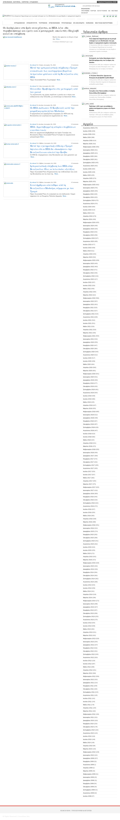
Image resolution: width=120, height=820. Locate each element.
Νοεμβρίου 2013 (88, 610)
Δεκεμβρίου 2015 (88, 531)
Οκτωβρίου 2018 (88, 424)
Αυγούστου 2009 (88, 764)
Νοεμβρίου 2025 (88, 156)
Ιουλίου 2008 (87, 796)
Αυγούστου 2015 (88, 544)
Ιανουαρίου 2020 (88, 377)
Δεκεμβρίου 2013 (88, 607)
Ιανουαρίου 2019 (88, 415)
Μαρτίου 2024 (87, 219)
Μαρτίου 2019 (87, 408)
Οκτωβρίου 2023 (88, 235)
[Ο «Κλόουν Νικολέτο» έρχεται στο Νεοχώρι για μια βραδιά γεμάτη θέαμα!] (90, 73)
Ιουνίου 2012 (87, 664)
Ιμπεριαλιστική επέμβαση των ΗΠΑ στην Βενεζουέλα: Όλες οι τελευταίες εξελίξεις (52, 167)
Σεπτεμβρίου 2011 (89, 692)
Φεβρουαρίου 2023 (89, 260)
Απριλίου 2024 (87, 216)
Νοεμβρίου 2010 (88, 724)
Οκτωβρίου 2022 (88, 273)
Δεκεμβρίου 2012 (88, 645)
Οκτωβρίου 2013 (88, 613)
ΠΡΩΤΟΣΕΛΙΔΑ (66, 23)
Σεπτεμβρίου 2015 (89, 541)
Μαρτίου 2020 (87, 370)
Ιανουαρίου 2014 (88, 604)
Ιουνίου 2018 (87, 437)
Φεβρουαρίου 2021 (89, 336)
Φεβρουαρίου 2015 (89, 563)
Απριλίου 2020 (87, 367)
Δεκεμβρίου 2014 (88, 569)
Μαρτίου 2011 (87, 711)
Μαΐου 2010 (87, 742)
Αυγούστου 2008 (88, 793)
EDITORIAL (17, 2)
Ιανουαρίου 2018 (88, 452)
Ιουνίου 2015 (87, 550)
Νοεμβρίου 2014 (88, 572)
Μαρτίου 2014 (87, 597)
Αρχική (10, 23)
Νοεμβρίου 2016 (88, 497)
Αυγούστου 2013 (88, 619)
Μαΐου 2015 (87, 553)
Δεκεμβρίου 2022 (88, 266)
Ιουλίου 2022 (87, 282)
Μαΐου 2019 (87, 402)
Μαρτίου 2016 (87, 522)
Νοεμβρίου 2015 (88, 534)
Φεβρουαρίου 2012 (89, 676)
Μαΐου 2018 (87, 440)
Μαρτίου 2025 (87, 181)
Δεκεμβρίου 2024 (88, 191)
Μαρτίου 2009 (87, 771)
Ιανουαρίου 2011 (88, 717)
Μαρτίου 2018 (87, 446)
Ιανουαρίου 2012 (88, 679)
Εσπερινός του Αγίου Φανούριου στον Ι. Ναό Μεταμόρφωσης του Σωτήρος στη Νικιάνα (102, 60)
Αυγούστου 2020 (88, 355)
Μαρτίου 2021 (87, 333)
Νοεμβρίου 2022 (88, 270)
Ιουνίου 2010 (87, 739)
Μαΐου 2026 (87, 137)
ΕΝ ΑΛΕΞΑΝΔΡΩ (78, 23)
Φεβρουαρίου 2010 (89, 752)
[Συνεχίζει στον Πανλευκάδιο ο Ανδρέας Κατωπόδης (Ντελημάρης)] (89, 88)
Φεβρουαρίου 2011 (89, 714)
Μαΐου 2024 (87, 213)
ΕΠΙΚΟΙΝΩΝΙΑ (7, 2)
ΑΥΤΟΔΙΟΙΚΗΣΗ (19, 23)
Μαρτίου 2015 (87, 560)
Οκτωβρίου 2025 (88, 159)
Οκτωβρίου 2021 (88, 311)
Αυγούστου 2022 (88, 279)
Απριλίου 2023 (87, 254)
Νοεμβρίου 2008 (88, 783)
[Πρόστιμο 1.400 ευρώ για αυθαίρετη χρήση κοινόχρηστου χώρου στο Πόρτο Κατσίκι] (88, 104)
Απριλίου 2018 (87, 443)
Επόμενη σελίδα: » (66, 202)
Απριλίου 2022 (87, 292)
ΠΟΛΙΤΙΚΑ (108, 19)
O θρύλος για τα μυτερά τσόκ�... (65, 6)
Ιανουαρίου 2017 (88, 490)
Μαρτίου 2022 (87, 295)
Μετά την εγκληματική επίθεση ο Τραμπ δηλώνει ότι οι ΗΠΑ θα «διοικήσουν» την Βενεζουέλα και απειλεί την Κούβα (51, 149)
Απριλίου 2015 (87, 556)
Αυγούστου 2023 (88, 241)
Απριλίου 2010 (87, 746)
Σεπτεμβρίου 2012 (89, 654)
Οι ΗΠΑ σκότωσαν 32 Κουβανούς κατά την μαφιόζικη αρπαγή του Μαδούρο (52, 109)
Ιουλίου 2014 (87, 585)
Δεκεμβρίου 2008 (88, 780)
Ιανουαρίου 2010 (88, 755)
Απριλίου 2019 (87, 405)
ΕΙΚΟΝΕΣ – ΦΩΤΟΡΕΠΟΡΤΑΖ (89, 19)
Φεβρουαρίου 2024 (89, 222)
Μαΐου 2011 (87, 705)
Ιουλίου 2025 (87, 169)
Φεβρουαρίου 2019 (89, 411)
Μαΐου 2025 (87, 175)
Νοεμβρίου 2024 (88, 194)
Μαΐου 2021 (87, 326)
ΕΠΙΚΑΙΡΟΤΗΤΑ (32, 23)
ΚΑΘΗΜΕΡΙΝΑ (55, 19)
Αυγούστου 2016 (88, 506)
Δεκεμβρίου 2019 (88, 380)
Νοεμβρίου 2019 (88, 383)
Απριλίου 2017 (87, 481)
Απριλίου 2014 (87, 594)
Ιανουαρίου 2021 (88, 339)
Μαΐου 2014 (87, 591)
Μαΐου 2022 (87, 289)
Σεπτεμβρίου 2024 (89, 200)
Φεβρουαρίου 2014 (89, 601)
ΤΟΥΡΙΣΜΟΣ (43, 23)
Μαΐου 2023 (87, 251)
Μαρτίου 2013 (87, 635)
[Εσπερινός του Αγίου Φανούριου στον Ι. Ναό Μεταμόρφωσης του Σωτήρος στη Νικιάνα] (87, 56)
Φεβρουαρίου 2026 (89, 147)
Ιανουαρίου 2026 (88, 150)
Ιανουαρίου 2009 (88, 777)
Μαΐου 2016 (87, 515)
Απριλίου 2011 (87, 708)
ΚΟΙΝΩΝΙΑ (89, 23)
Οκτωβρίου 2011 (88, 689)
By (31, 65)
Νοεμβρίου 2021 (88, 307)
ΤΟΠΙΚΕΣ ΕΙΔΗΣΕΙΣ (12, 19)
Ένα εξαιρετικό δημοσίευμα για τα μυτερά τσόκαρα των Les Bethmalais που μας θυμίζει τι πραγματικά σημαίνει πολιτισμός (103, 41)
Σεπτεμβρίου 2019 (89, 389)
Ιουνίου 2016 (87, 512)
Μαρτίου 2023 (87, 257)
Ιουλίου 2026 (87, 131)
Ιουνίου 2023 (87, 248)
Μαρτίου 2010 (87, 749)
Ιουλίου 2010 (87, 736)
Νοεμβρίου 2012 (88, 648)
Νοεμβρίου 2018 (88, 421)
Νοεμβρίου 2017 (88, 459)
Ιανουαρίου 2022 (88, 301)
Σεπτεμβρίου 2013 (89, 616)
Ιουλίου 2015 (87, 547)
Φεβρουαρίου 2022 (89, 298)
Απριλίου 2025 (87, 178)
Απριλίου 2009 (87, 768)
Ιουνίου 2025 (87, 172)
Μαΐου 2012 (87, 667)
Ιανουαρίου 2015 (88, 566)
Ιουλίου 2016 (87, 509)
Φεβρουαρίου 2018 (89, 449)
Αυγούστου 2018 (88, 430)
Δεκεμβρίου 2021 (88, 304)
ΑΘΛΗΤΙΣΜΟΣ (69, 19)
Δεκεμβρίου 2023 (88, 229)
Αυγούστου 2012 (88, 657)
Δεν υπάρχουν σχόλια (102, 66)
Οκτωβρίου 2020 (88, 348)
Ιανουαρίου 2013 (88, 642)
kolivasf (56, 42)
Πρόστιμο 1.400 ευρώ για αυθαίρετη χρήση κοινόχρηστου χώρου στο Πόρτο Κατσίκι (102, 108)
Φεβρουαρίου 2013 (89, 638)
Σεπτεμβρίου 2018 (89, 427)
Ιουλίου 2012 (87, 660)
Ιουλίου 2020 (87, 358)
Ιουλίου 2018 (87, 434)
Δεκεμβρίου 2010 (88, 720)
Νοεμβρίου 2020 (88, 345)
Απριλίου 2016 (87, 519)
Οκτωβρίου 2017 (88, 462)
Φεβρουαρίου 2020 (89, 374)
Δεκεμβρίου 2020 (88, 342)
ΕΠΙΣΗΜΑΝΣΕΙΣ (59, 4)
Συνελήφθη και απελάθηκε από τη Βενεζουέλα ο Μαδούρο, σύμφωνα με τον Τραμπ (52, 188)
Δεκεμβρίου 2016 (88, 493)
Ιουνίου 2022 (87, 285)
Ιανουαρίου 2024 (88, 225)
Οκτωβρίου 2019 (88, 386)
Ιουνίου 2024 (87, 210)
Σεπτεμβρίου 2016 (89, 503)
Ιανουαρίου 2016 (88, 528)
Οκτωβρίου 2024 (88, 197)
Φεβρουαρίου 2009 (89, 774)
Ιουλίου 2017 (87, 471)
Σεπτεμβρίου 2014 (89, 579)
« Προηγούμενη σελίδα (17, 202)
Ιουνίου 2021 (87, 323)
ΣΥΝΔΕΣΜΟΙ (34, 2)
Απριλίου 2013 (87, 632)
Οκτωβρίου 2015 (88, 538)
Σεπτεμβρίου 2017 (89, 465)
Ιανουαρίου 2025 (88, 188)
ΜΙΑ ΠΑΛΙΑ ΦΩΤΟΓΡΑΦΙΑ (103, 23)
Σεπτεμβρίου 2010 (89, 730)
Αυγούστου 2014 (88, 582)
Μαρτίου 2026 (87, 144)
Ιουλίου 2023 (87, 244)
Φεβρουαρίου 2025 (89, 185)
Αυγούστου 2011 (88, 695)
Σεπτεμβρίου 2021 (89, 314)
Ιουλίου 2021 (87, 320)
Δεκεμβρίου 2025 (88, 153)
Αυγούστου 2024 (88, 203)
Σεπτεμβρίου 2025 (89, 162)
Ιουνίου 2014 (87, 588)
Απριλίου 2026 (87, 140)
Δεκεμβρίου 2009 (88, 758)
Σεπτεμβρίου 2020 (89, 352)
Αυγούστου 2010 (88, 733)
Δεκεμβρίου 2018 (88, 418)
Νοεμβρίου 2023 (88, 232)
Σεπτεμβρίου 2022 (89, 276)
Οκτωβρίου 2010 (88, 727)
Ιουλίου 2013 (87, 623)
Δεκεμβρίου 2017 (88, 456)
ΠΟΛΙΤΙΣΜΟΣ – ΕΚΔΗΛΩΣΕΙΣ (34, 19)
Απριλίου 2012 (87, 670)
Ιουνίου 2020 (87, 361)
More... (58, 39)
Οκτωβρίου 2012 (88, 651)
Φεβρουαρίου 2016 (89, 525)
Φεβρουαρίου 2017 (89, 487)
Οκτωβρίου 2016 (88, 500)
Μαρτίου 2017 (87, 484)
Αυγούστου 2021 (88, 317)
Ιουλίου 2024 (87, 207)
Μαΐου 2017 (87, 478)
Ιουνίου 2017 (87, 474)
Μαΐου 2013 (87, 629)
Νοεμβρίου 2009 (88, 761)
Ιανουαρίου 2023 (88, 263)
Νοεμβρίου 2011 (88, 686)
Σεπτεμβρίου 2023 (89, 238)
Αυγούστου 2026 (88, 128)
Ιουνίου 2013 (87, 626)
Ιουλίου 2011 (87, 698)
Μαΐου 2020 (87, 364)
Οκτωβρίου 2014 (88, 575)
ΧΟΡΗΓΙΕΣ (25, 2)
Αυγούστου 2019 (88, 393)
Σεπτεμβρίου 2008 (89, 790)
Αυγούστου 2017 (88, 468)
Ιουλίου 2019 (87, 396)
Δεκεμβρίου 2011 (88, 683)
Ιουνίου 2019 (87, 399)
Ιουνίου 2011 (87, 701)
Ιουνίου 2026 (87, 134)
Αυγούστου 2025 (88, 166)
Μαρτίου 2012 (87, 673)
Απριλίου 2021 (87, 329)
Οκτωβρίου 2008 (88, 787)
